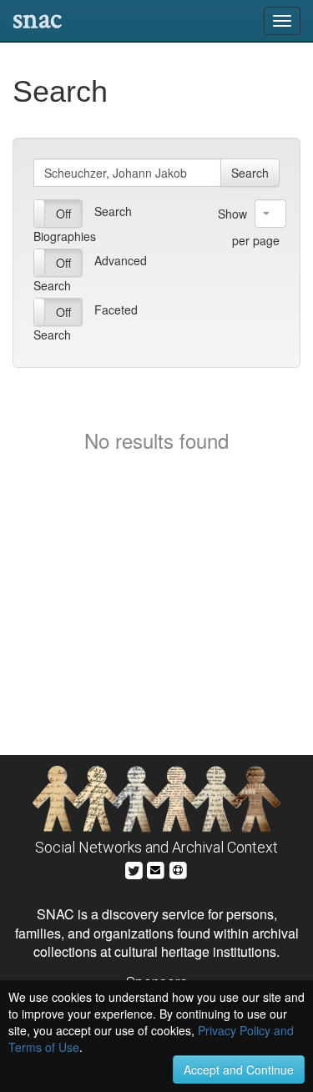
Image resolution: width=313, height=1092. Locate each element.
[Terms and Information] (178, 868)
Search (250, 172)
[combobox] (270, 213)
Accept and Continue (239, 1069)
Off (63, 213)
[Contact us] (155, 868)
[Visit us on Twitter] (134, 868)
